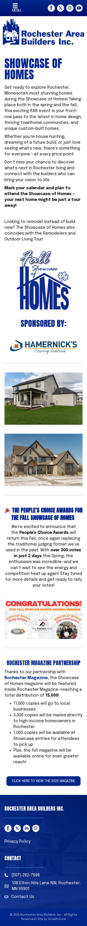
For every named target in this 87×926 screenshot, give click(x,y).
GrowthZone (57, 919)
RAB (34, 111)
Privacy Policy (17, 842)
